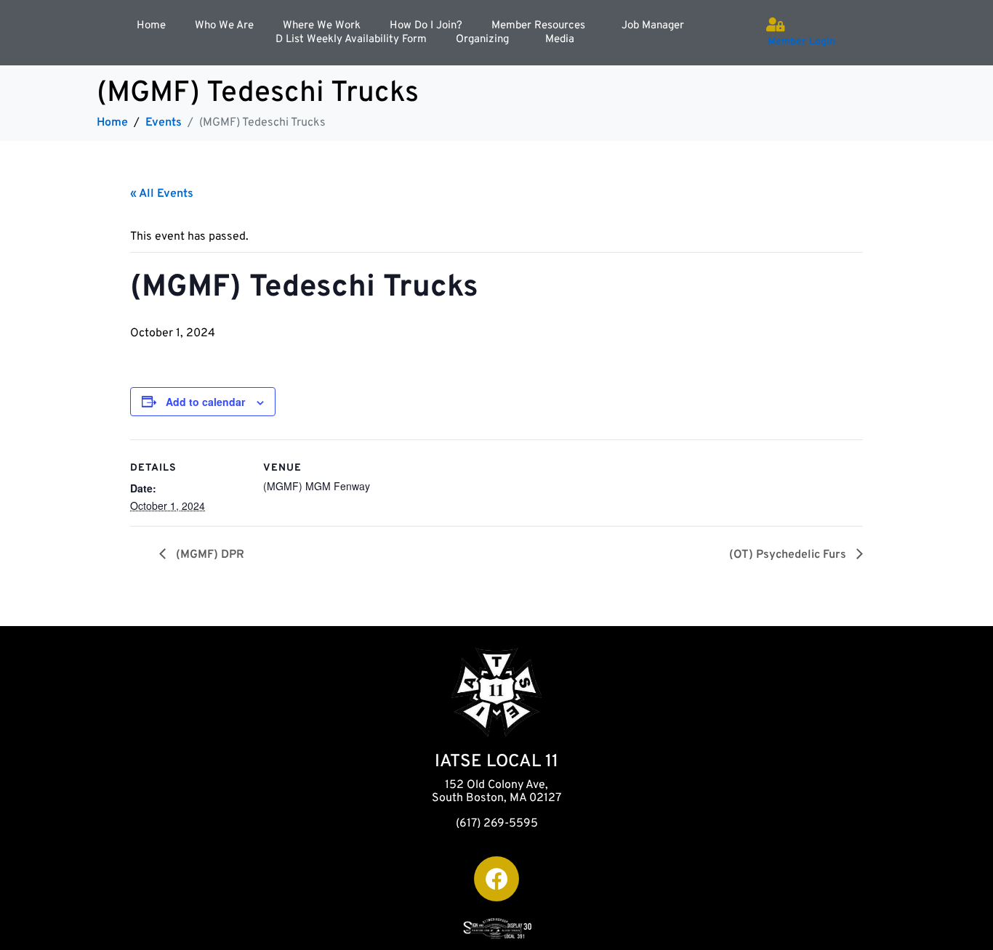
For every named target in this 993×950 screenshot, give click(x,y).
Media (559, 39)
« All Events (161, 194)
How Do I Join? (426, 26)
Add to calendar (205, 401)
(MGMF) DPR (208, 555)
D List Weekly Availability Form (351, 39)
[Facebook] (496, 878)
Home (151, 26)
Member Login (801, 42)
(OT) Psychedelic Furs (789, 555)
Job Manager (653, 26)
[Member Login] (775, 24)
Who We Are (224, 26)
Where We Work (322, 26)
